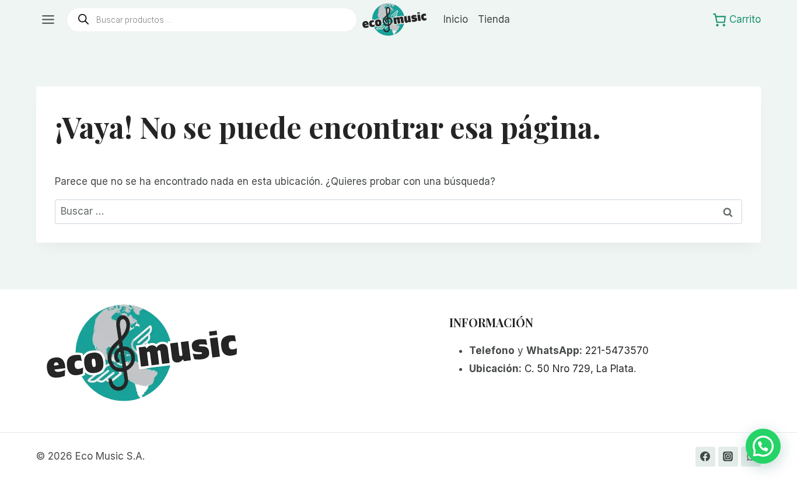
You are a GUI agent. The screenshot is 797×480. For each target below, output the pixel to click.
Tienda (494, 19)
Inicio (455, 19)
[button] (763, 446)
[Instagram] (728, 457)
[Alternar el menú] (48, 19)
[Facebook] (705, 457)
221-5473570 (617, 350)
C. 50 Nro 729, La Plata (579, 368)
